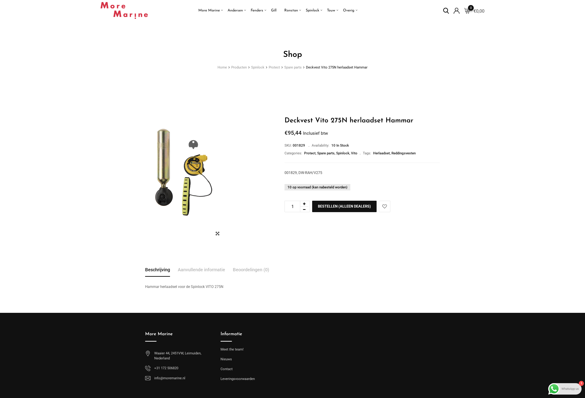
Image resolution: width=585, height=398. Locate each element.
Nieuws (226, 359)
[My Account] (457, 10)
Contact (227, 369)
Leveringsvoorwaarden (238, 379)
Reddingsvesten (403, 153)
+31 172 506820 (166, 368)
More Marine (209, 10)
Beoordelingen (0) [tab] (251, 269)
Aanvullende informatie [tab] (201, 269)
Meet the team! (232, 349)
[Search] (446, 10)
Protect (310, 153)
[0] (467, 10)
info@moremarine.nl (169, 378)
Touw (331, 10)
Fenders (257, 10)
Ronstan (291, 10)
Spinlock (312, 10)
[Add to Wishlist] (384, 206)
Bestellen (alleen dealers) (344, 206)
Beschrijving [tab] (157, 269)
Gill (274, 10)
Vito (354, 153)
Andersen (235, 10)
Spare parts (326, 153)
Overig (348, 10)
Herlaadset (381, 153)
